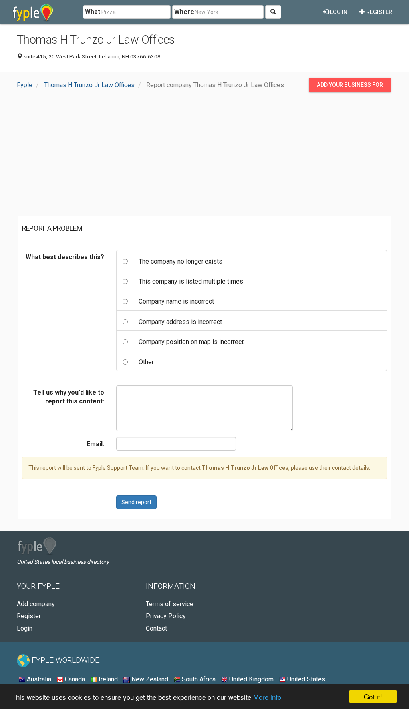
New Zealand (149, 679)
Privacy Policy (166, 616)
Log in (338, 12)
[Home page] (33, 12)
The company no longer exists (180, 261)
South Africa (198, 679)
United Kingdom (251, 679)
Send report (136, 502)
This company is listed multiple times (191, 281)
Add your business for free (350, 87)
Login (24, 628)
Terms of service (169, 604)
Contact (156, 628)
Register (378, 12)
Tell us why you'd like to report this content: (68, 397)
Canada (74, 679)
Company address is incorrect (180, 322)
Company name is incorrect (176, 301)
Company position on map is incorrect (191, 342)
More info (267, 697)
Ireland (107, 679)
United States (305, 679)
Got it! (373, 696)
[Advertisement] (204, 156)
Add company (36, 604)
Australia (38, 679)
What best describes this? (65, 257)
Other (146, 362)
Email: (95, 444)
